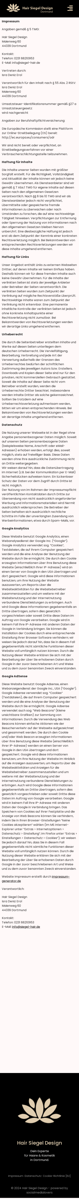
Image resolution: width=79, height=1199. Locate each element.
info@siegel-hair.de (26, 927)
